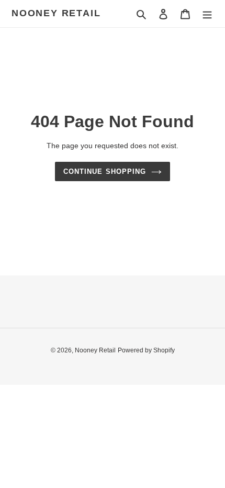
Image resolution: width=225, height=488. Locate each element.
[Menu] (207, 14)
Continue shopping (104, 171)
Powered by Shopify (146, 350)
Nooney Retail (56, 13)
